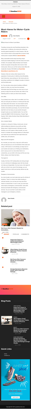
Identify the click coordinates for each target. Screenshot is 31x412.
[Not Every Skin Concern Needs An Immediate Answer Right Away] (6, 330)
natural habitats (21, 55)
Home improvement (15, 267)
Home (4, 21)
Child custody (14, 238)
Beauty (5, 224)
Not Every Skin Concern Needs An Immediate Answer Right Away (21, 330)
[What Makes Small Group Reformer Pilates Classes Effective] (6, 320)
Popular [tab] (16, 234)
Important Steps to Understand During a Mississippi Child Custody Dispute (20, 310)
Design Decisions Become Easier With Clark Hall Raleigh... (18, 270)
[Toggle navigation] (3, 16)
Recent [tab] (6, 234)
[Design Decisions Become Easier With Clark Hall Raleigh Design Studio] (6, 340)
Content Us (7, 355)
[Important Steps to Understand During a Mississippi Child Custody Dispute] (6, 309)
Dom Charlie (16, 35)
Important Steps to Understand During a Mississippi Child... (17, 241)
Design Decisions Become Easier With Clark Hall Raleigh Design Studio (22, 341)
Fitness (12, 248)
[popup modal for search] (27, 16)
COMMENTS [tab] (25, 234)
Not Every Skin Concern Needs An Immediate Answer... (18, 260)
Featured (11, 21)
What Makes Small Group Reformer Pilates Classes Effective (15, 3)
